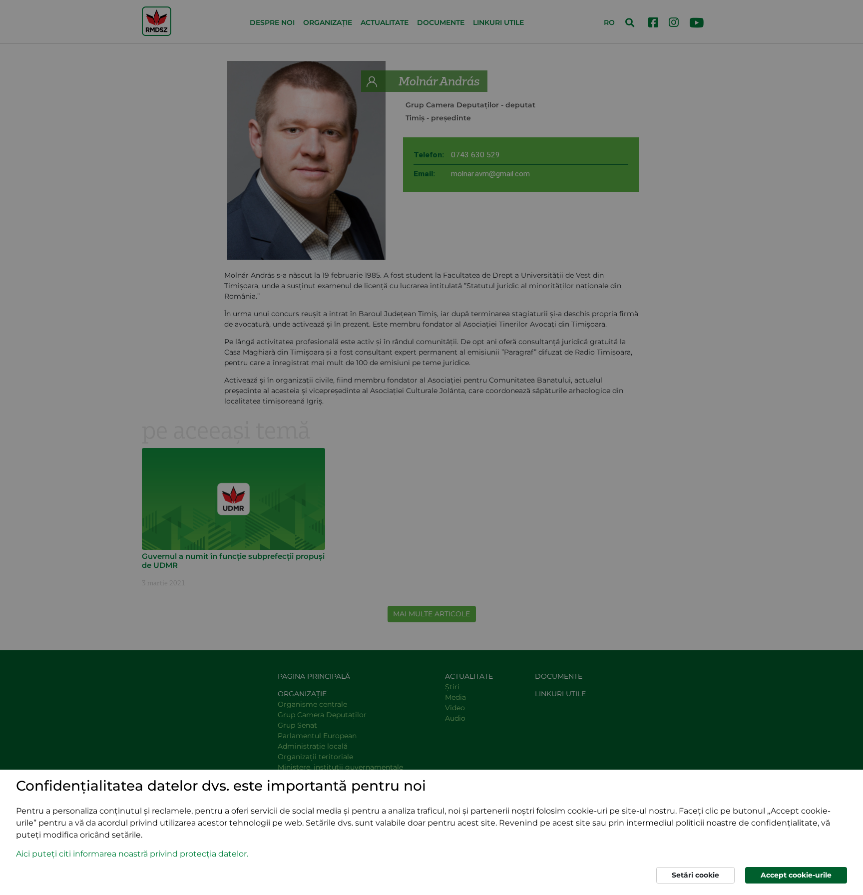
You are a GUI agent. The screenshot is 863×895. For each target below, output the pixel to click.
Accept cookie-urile (796, 875)
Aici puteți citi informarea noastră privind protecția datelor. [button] (132, 854)
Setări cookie (695, 875)
